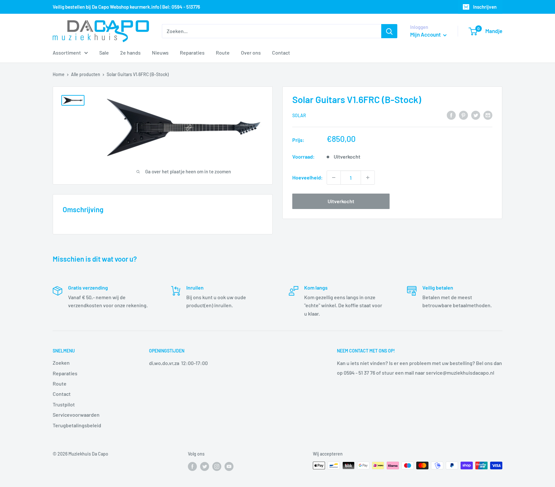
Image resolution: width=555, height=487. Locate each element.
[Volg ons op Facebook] (192, 466)
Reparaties (192, 52)
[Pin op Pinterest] (463, 115)
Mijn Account (426, 34)
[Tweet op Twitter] (475, 115)
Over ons (251, 52)
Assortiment (67, 52)
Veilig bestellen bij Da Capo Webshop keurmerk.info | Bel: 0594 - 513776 (126, 7)
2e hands (130, 52)
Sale (104, 52)
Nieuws (160, 52)
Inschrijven (485, 7)
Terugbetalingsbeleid (77, 425)
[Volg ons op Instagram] (216, 466)
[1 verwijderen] (333, 177)
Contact (281, 52)
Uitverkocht (341, 201)
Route (223, 52)
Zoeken (61, 363)
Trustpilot (64, 404)
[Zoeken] (389, 31)
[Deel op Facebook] (451, 115)
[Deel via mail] (487, 115)
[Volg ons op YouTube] (229, 466)
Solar (299, 115)
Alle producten (85, 74)
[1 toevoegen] (367, 177)
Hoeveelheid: (307, 177)
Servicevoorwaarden (76, 415)
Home (59, 74)
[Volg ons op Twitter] (204, 466)
